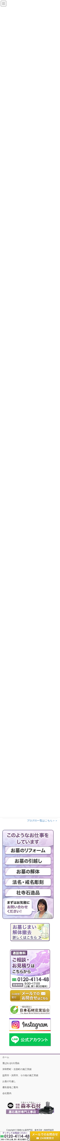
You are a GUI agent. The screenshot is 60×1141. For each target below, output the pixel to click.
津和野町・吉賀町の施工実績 (17, 1069)
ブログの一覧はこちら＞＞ (42, 820)
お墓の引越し (9, 1081)
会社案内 (6, 1093)
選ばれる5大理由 (10, 1063)
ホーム (5, 1057)
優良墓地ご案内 (10, 1087)
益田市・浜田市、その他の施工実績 (20, 1075)
